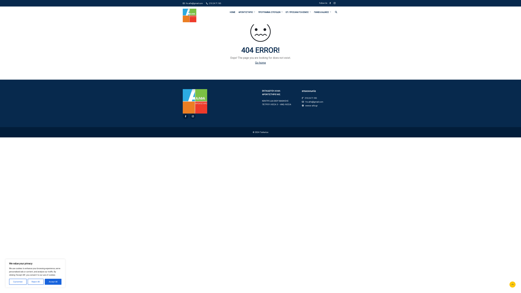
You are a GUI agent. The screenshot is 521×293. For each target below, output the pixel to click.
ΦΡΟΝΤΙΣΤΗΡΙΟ (246, 12)
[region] (35, 273)
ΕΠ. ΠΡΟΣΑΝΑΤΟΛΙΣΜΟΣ (297, 12)
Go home (260, 62)
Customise (18, 282)
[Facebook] (330, 3)
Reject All (36, 282)
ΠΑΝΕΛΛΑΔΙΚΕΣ (321, 12)
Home (232, 12)
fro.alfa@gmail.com (194, 3)
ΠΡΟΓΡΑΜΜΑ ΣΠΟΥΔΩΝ (269, 12)
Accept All (53, 282)
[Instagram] (335, 3)
